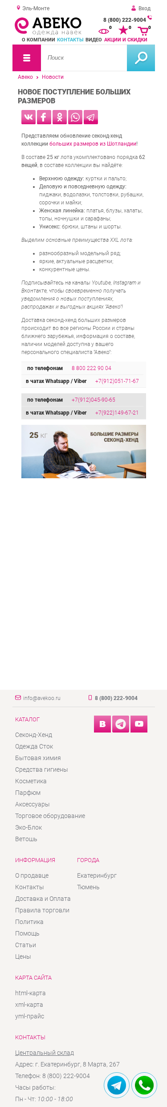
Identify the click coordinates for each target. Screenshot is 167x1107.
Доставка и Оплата (43, 898)
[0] (103, 30)
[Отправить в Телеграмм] (91, 117)
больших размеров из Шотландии (92, 144)
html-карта (30, 993)
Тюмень (88, 887)
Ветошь (26, 838)
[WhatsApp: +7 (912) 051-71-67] (144, 1085)
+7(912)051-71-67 (117, 381)
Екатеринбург (97, 875)
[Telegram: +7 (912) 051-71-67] (117, 1085)
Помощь (27, 933)
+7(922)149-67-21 (117, 413)
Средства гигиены (41, 769)
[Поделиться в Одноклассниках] (60, 117)
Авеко (25, 77)
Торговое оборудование (50, 815)
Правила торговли (42, 910)
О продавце (32, 875)
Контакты (70, 40)
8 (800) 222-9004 (124, 20)
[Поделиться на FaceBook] (44, 117)
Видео (94, 40)
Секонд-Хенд (33, 734)
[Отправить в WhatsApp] (75, 117)
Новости (53, 77)
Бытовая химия (38, 757)
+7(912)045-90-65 (93, 400)
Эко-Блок (28, 827)
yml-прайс (29, 1016)
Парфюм (28, 792)
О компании (38, 40)
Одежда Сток (34, 746)
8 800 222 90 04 (91, 368)
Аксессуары (32, 804)
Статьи (25, 944)
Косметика (31, 781)
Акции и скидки (125, 40)
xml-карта (29, 1004)
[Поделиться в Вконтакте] (28, 117)
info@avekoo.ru (42, 698)
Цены (23, 956)
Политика (29, 921)
